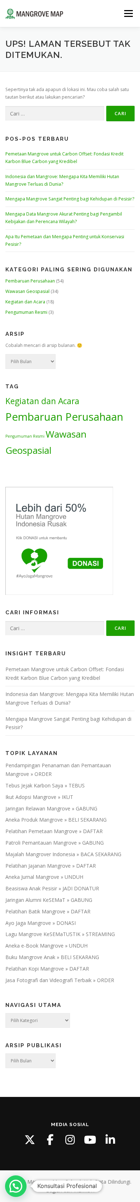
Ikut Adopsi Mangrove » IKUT (39, 797)
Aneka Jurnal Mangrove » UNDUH (44, 876)
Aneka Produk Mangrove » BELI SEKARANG (56, 819)
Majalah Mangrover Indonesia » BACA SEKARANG (63, 854)
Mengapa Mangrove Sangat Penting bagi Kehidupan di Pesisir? (69, 199)
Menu (128, 13)
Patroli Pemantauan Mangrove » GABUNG (54, 842)
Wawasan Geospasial (27, 291)
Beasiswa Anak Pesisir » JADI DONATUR (52, 888)
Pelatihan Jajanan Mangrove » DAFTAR (50, 865)
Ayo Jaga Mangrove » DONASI (40, 922)
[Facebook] (50, 1139)
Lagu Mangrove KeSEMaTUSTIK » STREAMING (60, 934)
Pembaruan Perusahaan (30, 281)
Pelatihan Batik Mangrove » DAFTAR (47, 911)
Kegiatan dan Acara (25, 302)
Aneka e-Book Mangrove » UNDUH (46, 945)
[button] (16, 1186)
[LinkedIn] (110, 1139)
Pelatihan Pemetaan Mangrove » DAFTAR (54, 831)
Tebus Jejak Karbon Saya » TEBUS (45, 785)
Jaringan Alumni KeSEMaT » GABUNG (48, 899)
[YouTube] (90, 1139)
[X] (29, 1139)
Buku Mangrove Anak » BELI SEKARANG (52, 957)
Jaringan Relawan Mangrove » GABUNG (51, 808)
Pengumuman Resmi (26, 312)
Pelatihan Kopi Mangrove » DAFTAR (47, 968)
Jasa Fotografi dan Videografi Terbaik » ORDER (59, 980)
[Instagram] (70, 1139)
